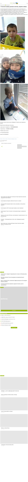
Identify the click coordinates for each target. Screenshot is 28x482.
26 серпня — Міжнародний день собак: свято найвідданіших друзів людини (12, 220)
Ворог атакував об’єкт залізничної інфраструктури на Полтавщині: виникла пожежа (14, 281)
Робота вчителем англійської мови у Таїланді (9, 394)
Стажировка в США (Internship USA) (7, 444)
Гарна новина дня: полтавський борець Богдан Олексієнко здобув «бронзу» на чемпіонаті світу (12, 224)
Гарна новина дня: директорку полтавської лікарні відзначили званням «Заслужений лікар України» (13, 197)
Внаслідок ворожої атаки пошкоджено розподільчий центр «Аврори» (12, 278)
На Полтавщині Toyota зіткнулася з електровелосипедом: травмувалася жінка (13, 212)
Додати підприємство (14, 327)
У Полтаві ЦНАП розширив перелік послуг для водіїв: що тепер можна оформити (13, 204)
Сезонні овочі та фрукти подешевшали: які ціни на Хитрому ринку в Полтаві (14, 274)
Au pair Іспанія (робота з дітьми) (6, 411)
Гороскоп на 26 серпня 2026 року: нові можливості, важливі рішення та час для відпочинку (14, 216)
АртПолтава (4, 299)
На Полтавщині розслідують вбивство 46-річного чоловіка (11, 200)
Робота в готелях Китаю (5, 428)
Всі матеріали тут (14, 310)
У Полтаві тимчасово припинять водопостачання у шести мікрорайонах (12, 284)
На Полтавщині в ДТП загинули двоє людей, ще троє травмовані (12, 208)
